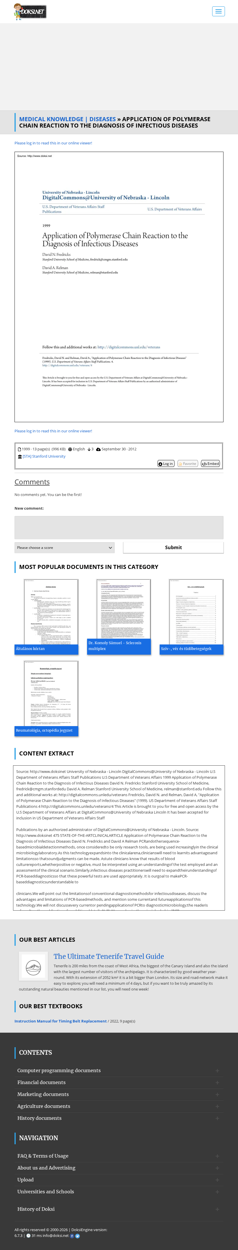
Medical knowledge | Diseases (67, 119)
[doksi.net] (30, 11)
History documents (39, 1118)
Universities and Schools (45, 1192)
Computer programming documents (59, 1070)
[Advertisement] (119, 67)
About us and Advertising (46, 1168)
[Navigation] (218, 11)
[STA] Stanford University (44, 456)
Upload (25, 1180)
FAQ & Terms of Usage (42, 1156)
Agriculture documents (43, 1106)
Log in (168, 463)
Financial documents (41, 1082)
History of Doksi (36, 1209)
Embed (213, 463)
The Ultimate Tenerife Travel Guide (109, 956)
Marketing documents (43, 1094)
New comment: (29, 508)
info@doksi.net (56, 1235)
